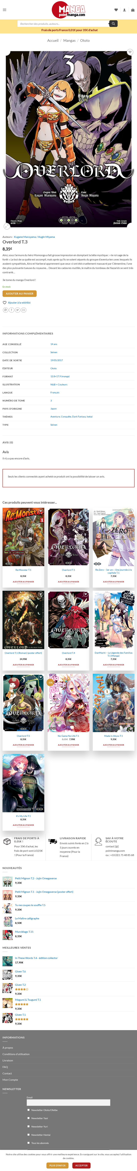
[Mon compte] (124, 9)
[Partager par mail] (23, 310)
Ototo (85, 40)
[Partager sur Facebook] (11, 310)
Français (54, 392)
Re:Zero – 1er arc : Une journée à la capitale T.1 (113, 571)
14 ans (53, 344)
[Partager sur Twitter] (17, 310)
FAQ (5, 1066)
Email (30, 1097)
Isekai (90, 416)
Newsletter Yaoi (39, 1118)
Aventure (55, 416)
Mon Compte (10, 1079)
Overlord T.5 (23, 735)
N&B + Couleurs (58, 384)
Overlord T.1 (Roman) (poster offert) (23, 652)
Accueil (52, 40)
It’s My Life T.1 (23, 816)
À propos (8, 1047)
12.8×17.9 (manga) (60, 376)
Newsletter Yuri (39, 1126)
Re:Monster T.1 (23, 569)
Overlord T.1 (68, 569)
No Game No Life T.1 (68, 735)
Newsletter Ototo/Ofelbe (44, 1110)
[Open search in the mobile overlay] (67, 23)
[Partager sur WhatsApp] (5, 310)
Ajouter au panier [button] (23, 582)
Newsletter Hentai (40, 1134)
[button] (5, 10)
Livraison (8, 1060)
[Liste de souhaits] (116, 9)
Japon (53, 408)
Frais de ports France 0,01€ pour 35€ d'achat (69, 30)
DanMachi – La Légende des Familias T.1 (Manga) (113, 654)
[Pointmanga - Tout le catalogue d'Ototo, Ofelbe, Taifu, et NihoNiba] (68, 9)
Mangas (69, 40)
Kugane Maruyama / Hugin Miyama (34, 236)
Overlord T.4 (68, 652)
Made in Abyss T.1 (113, 735)
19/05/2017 (56, 360)
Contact (7, 1073)
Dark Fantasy (79, 416)
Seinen (53, 352)
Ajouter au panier (19, 293)
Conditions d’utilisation (16, 1054)
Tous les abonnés (40, 1143)
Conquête (66, 416)
